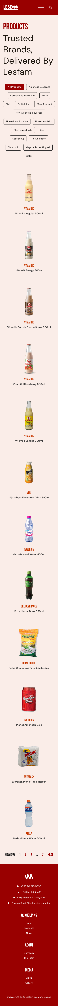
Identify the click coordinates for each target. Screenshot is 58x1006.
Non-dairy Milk (43, 121)
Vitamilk (29, 209)
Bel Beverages (29, 606)
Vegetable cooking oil (38, 147)
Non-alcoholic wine (17, 121)
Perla (29, 834)
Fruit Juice (24, 104)
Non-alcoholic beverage (29, 112)
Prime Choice (29, 663)
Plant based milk (23, 130)
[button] (50, 8)
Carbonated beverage (22, 95)
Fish (8, 104)
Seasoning (18, 138)
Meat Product (44, 104)
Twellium (29, 550)
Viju (29, 493)
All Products (14, 86)
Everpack (29, 777)
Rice (42, 130)
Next (50, 854)
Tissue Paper (38, 138)
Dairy (45, 95)
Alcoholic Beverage (39, 86)
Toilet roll (13, 147)
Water (29, 155)
